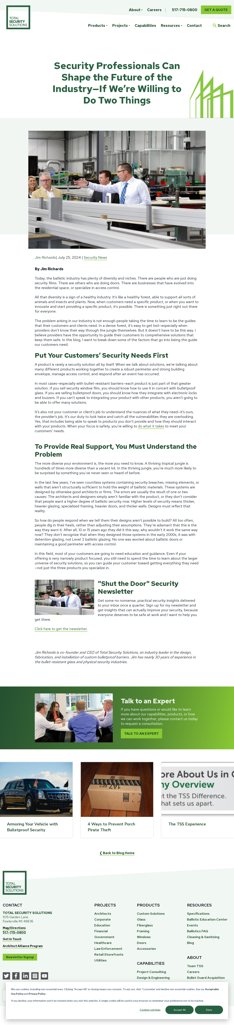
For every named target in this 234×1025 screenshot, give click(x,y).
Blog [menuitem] (190, 943)
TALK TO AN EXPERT (141, 733)
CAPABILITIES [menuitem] (151, 963)
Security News (95, 257)
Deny (209, 1009)
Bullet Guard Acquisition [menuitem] (206, 978)
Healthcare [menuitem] (103, 943)
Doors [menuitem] (141, 943)
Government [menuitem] (104, 937)
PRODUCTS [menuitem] (148, 905)
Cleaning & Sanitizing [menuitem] (203, 937)
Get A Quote (216, 10)
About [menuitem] (134, 9)
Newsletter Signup (20, 957)
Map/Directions (14, 928)
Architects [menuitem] (102, 913)
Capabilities (145, 25)
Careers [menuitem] (154, 9)
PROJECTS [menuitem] (105, 905)
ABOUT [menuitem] (194, 957)
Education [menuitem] (102, 925)
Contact (194, 25)
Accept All (180, 1009)
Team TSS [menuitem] (195, 966)
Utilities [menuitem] (100, 960)
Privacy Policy (37, 993)
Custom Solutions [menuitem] (151, 913)
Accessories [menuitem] (146, 948)
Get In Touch (12, 939)
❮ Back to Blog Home (117, 853)
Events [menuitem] (192, 925)
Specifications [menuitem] (198, 913)
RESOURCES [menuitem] (199, 905)
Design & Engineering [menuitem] (153, 978)
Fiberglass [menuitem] (145, 925)
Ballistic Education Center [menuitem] (207, 919)
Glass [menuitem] (141, 919)
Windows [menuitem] (144, 937)
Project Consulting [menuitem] (151, 972)
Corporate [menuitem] (102, 919)
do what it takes (151, 426)
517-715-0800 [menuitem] (184, 9)
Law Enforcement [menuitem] (108, 948)
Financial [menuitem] (101, 931)
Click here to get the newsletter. (61, 628)
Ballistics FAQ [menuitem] (197, 931)
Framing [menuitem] (143, 931)
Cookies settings (150, 1009)
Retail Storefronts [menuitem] (108, 954)
